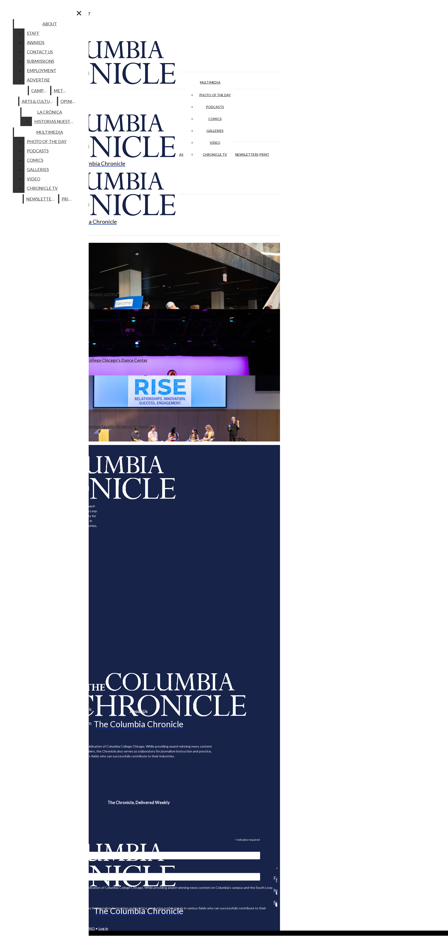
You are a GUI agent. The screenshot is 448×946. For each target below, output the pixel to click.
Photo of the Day (215, 95)
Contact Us (40, 51)
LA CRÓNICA (49, 112)
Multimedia (210, 82)
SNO (91, 928)
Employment (41, 70)
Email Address (18, 848)
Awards (35, 42)
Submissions (40, 61)
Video (215, 143)
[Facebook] (275, 868)
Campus (39, 90)
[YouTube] (275, 905)
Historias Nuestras (56, 121)
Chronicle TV (215, 154)
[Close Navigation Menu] (79, 13)
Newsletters (247, 154)
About (49, 23)
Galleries (215, 131)
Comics (215, 119)
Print (264, 154)
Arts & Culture (38, 101)
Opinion (69, 101)
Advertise (38, 79)
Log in (103, 928)
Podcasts (215, 107)
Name (12, 870)
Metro (61, 90)
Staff (33, 33)
